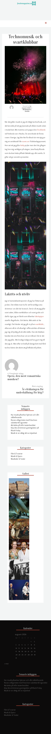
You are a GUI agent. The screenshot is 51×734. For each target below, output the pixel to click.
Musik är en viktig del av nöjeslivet (24, 433)
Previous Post (24, 377)
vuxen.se (25, 141)
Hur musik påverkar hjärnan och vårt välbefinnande (23, 680)
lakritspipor (39, 316)
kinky (22, 145)
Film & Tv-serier (17, 454)
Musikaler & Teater (18, 459)
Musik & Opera (16, 456)
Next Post (30, 391)
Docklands (41, 130)
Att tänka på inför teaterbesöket (23, 425)
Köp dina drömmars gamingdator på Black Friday (23, 688)
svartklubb (39, 324)
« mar (6, 664)
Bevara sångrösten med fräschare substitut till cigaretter (25, 683)
